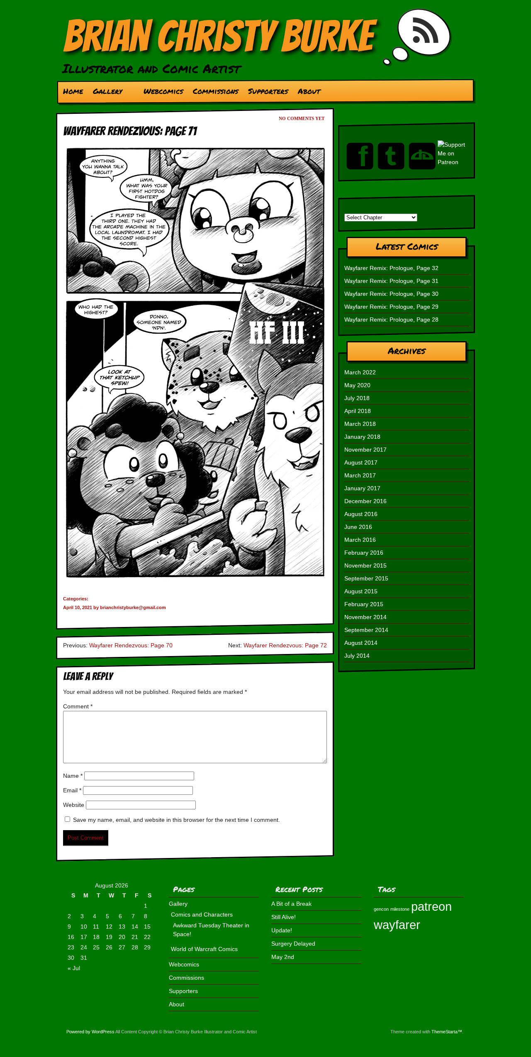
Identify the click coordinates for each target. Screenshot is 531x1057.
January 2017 (362, 488)
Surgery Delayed (293, 943)
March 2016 (360, 539)
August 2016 (361, 514)
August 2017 (361, 462)
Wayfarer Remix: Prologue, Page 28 (391, 319)
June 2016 (358, 527)
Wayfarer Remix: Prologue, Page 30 (391, 293)
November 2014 (365, 617)
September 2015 (366, 578)
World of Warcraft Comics (204, 949)
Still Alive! (283, 917)
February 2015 (363, 604)
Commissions (215, 91)
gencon (381, 909)
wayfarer (397, 925)
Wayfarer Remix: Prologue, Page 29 (391, 306)
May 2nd (282, 957)
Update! (281, 930)
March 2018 (360, 423)
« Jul (74, 968)
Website (73, 804)
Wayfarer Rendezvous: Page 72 (285, 645)
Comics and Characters (202, 914)
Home (73, 91)
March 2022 (360, 372)
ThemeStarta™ (446, 1031)
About (309, 91)
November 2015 (365, 565)
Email (72, 790)
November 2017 (365, 449)
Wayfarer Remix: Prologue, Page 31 (391, 281)
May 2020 (357, 385)
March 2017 (360, 475)
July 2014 (357, 655)
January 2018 (362, 436)
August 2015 (361, 591)
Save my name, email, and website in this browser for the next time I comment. (176, 819)
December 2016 (365, 501)
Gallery (105, 93)
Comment (78, 706)
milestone (399, 909)
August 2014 (361, 642)
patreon (431, 906)
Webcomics (163, 91)
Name (73, 775)
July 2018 (357, 398)
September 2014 (366, 630)
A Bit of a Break (291, 903)
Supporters (268, 91)
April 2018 (357, 411)
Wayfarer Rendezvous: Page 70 (131, 645)
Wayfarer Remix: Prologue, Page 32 (391, 268)
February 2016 (363, 552)
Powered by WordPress (90, 1031)
